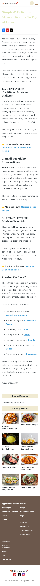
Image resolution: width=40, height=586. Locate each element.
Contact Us (6, 541)
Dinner (4, 516)
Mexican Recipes (27, 512)
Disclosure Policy (26, 530)
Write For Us (24, 526)
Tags (22, 516)
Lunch (4, 520)
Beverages (6, 508)
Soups (22, 508)
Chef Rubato (6, 560)
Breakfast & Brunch (10, 512)
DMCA (4, 556)
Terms (4, 552)
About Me (23, 522)
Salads (23, 504)
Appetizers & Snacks (10, 504)
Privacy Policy (25, 534)
